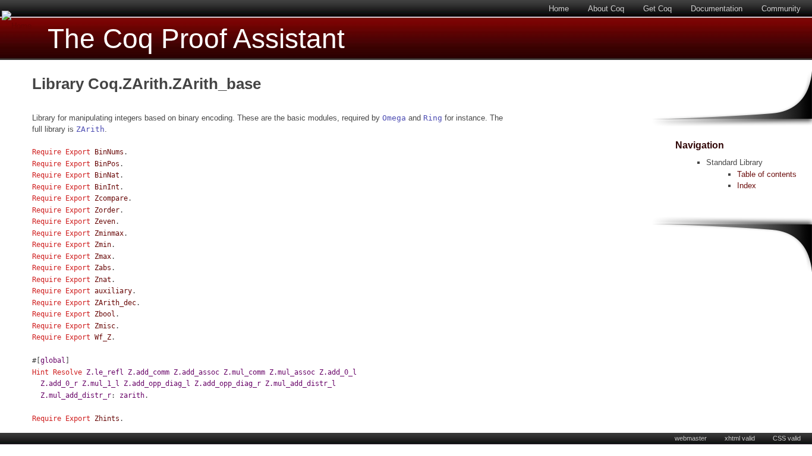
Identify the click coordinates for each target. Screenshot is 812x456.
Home (559, 8)
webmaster (691, 438)
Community (781, 8)
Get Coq (657, 8)
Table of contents (767, 174)
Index (746, 185)
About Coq (606, 8)
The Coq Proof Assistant (196, 39)
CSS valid (787, 438)
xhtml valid (740, 438)
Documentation (716, 8)
